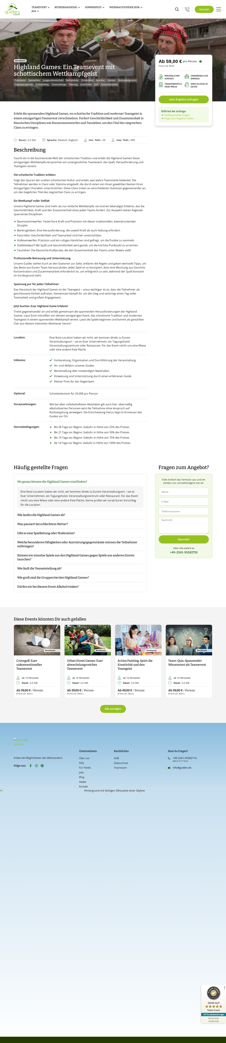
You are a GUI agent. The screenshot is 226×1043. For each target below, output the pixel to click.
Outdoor (111, 80)
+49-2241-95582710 (185, 758)
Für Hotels (85, 767)
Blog (81, 777)
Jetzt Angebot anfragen (183, 99)
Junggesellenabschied (53, 80)
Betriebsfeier (72, 80)
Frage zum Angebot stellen (179, 118)
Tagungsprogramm (24, 84)
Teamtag (73, 84)
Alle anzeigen (113, 709)
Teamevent (20, 80)
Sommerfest (34, 80)
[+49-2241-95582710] (169, 758)
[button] (19, 661)
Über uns (84, 758)
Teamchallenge (59, 84)
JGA (96, 84)
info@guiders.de (182, 767)
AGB (116, 758)
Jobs (81, 772)
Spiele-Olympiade (109, 84)
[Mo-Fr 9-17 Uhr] (187, 9)
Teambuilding (42, 84)
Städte (82, 781)
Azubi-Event (86, 84)
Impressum (120, 767)
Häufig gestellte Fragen (177, 115)
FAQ (81, 763)
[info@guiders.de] (169, 768)
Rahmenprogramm (127, 80)
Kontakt (83, 786)
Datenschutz (121, 763)
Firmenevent (87, 80)
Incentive (100, 80)
